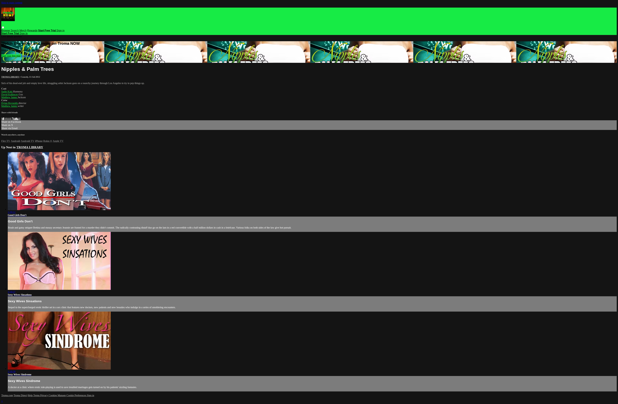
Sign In (24, 33)
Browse (6, 30)
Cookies (53, 395)
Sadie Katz (7, 91)
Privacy (44, 395)
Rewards (32, 30)
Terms (36, 395)
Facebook (6, 118)
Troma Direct (20, 395)
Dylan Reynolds (10, 103)
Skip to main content (11, 2)
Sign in (60, 30)
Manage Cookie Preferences (72, 395)
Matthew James (9, 97)
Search (15, 30)
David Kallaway (10, 94)
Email (17, 118)
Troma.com (7, 395)
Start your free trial (11, 55)
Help (30, 395)
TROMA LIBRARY (10, 77)
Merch (23, 30)
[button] (3, 27)
